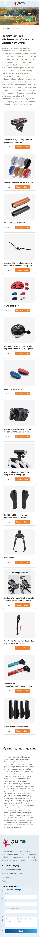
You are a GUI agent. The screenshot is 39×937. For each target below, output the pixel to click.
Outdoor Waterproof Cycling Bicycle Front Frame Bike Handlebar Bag (19, 599)
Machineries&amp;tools (12, 869)
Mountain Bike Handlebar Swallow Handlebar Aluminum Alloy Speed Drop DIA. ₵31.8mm (18, 266)
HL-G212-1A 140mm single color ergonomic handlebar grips (16, 516)
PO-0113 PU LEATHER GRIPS (14, 223)
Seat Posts (6, 877)
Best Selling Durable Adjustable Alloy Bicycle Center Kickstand (19, 642)
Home (7, 28)
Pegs (4, 881)
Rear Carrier (9, 557)
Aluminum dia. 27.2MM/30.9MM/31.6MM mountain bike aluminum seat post (18, 686)
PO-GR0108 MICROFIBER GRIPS (16, 726)
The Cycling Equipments (12, 873)
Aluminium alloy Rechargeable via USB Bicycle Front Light (18, 141)
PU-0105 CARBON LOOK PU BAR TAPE (18, 182)
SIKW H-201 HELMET (11, 306)
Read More (7, 147)
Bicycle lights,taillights (13, 389)
